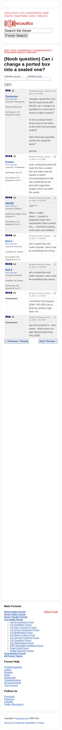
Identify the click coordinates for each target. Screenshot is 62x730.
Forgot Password (13, 667)
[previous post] (8, 156)
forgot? (39, 76)
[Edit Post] (54, 91)
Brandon (9, 162)
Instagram (9, 699)
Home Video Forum (14, 614)
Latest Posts (11, 13)
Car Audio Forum (13, 619)
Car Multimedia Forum (21, 632)
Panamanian (11, 96)
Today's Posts (51, 612)
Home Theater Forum (15, 617)
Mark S (8, 241)
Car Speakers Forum (20, 640)
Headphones (21, 16)
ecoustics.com (22, 718)
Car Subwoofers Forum (22, 643)
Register (8, 672)
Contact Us (19, 723)
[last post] (10, 90)
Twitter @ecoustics (14, 704)
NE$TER (9, 203)
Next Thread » (48, 341)
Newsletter (31, 723)
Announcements (12, 683)
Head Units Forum (19, 648)
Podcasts (42, 16)
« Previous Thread (16, 341)
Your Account (11, 685)
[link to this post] (12, 90)
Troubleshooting (12, 680)
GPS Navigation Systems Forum (26, 645)
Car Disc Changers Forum (23, 627)
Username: (12, 76)
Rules (7, 675)
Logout (7, 670)
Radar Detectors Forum (22, 651)
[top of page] (6, 90)
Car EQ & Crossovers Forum (24, 630)
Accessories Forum (15, 653)
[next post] (8, 90)
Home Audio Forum (15, 612)
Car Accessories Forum (22, 622)
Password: (35, 76)
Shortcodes (10, 677)
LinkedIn (8, 702)
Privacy (40, 723)
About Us (8, 723)
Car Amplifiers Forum (21, 625)
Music (32, 16)
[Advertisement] (31, 474)
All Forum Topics (13, 656)
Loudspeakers (33, 13)
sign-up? (17, 76)
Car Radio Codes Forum (22, 635)
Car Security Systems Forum (24, 638)
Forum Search (16, 35)
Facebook (9, 696)
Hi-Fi (22, 13)
